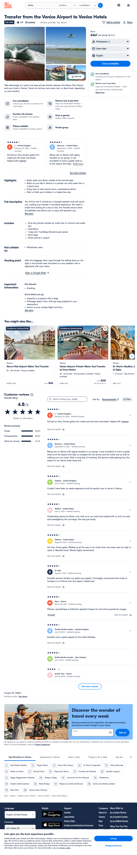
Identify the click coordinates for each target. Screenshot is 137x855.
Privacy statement (42, 744)
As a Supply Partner (118, 812)
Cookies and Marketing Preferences (78, 825)
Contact (67, 812)
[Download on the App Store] (52, 825)
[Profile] (128, 5)
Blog (100, 821)
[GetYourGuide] (8, 5)
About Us (103, 812)
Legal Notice (69, 817)
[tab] (20, 757)
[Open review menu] (130, 415)
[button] (25, 22)
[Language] (119, 5)
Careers (102, 817)
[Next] (132, 356)
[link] (29, 356)
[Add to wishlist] (52, 328)
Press (101, 825)
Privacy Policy (69, 821)
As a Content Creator (119, 817)
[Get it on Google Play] (52, 814)
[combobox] (111, 399)
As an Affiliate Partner (119, 821)
